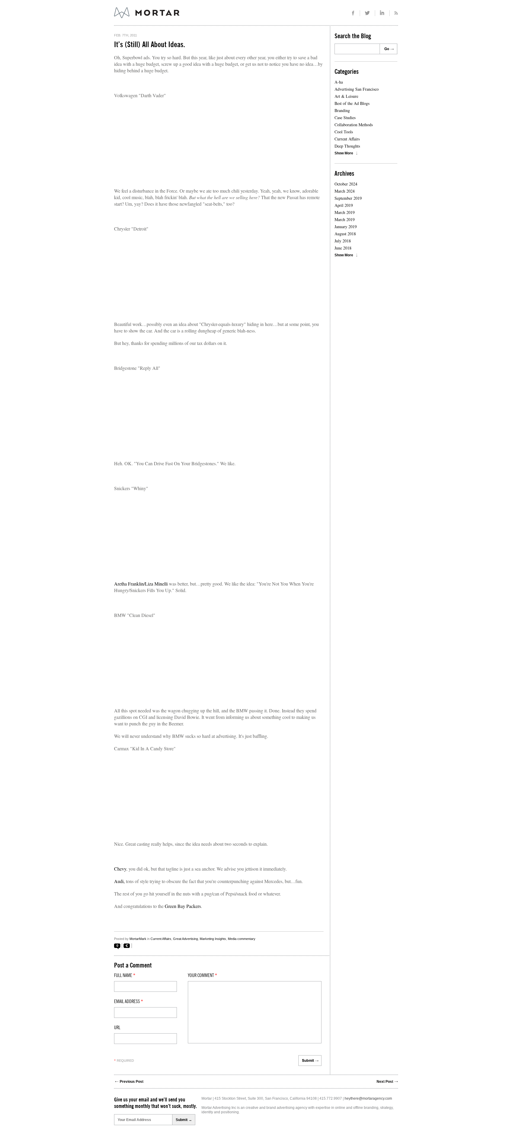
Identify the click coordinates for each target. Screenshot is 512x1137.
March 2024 (345, 191)
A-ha (339, 82)
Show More (344, 153)
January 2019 (346, 226)
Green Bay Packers (183, 906)
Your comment (202, 975)
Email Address (128, 1001)
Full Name (124, 975)
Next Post (385, 1082)
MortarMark (137, 939)
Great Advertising (185, 939)
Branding (342, 110)
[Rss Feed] (394, 13)
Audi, (119, 881)
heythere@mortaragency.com (368, 1098)
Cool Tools (344, 132)
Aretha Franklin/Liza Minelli (141, 584)
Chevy (120, 869)
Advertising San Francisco (357, 89)
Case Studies (345, 117)
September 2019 (348, 198)
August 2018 (345, 233)
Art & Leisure (346, 96)
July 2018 (343, 241)
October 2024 (346, 184)
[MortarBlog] (179, 18)
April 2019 (344, 205)
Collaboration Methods (354, 124)
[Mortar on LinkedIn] (382, 13)
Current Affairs (161, 939)
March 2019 (345, 212)
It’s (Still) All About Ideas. (149, 45)
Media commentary (241, 939)
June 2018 (343, 248)
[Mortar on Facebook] (353, 13)
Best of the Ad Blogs (352, 103)
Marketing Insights (213, 939)
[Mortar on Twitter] (367, 13)
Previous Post (131, 1082)
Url (117, 1027)
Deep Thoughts (347, 146)
